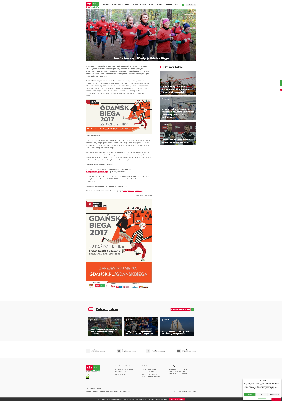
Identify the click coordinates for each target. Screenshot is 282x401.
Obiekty (184, 369)
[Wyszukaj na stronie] (183, 5)
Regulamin (89, 391)
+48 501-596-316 (152, 372)
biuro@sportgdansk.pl (154, 376)
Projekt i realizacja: (184, 391)
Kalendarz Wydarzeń (175, 371)
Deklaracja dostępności (99, 391)
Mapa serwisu (126, 391)
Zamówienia (168, 4)
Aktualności (106, 4)
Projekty (159, 4)
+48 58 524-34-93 (152, 374)
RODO (120, 391)
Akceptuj (250, 394)
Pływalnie (135, 4)
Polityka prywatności (262, 398)
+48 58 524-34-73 (152, 369)
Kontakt (184, 373)
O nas (183, 371)
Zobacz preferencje (274, 394)
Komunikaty (172, 373)
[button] (279, 380)
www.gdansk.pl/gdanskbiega (97, 172)
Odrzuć (262, 394)
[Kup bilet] (281, 90)
